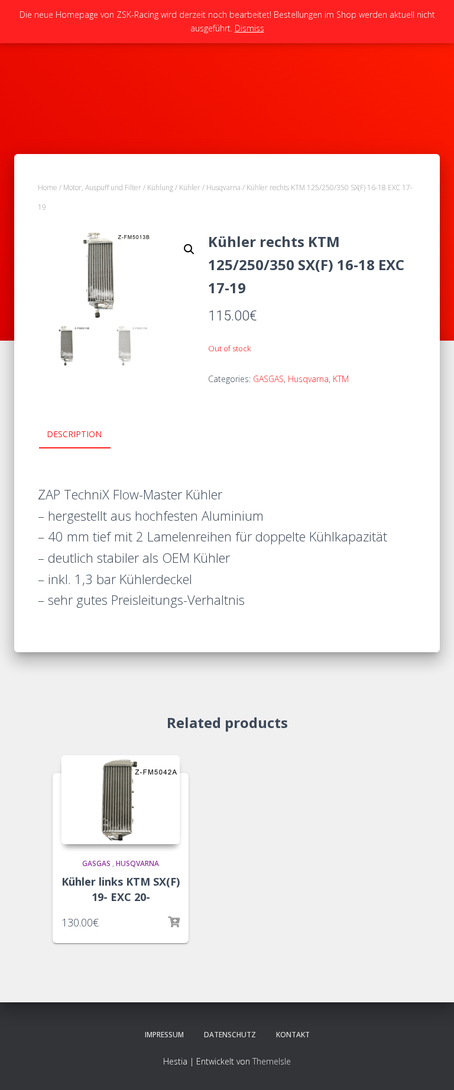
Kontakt (293, 1035)
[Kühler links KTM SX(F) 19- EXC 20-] (120, 799)
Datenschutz (230, 1035)
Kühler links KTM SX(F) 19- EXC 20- (120, 888)
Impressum (164, 1035)
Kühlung (160, 187)
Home (47, 187)
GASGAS (268, 378)
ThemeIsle (271, 1061)
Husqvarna (223, 187)
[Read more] (174, 922)
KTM (341, 378)
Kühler (189, 187)
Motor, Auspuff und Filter (102, 187)
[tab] (83, 434)
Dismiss (249, 28)
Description (74, 434)
